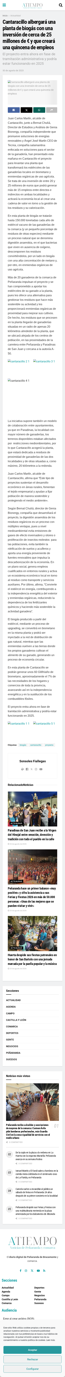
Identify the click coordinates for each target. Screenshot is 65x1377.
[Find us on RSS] (44, 1271)
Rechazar (32, 1359)
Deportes (12, 1033)
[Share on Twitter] (27, 110)
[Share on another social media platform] (51, 110)
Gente (10, 1039)
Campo (10, 1013)
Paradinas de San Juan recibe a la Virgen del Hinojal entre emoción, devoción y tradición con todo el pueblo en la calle (32, 835)
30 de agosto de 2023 (13, 70)
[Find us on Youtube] (38, 1271)
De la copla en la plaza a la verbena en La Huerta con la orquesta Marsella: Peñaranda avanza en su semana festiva (36, 1156)
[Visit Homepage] (32, 5)
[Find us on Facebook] (20, 1271)
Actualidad (15, 15)
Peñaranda (13, 1052)
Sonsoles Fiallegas (32, 761)
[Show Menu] (4, 5)
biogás (23, 745)
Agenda (11, 1006)
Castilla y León (16, 1020)
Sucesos (11, 1059)
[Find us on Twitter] (32, 1271)
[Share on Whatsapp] (39, 110)
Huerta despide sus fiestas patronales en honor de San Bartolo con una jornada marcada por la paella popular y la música (32, 959)
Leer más (50, 1340)
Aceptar (32, 1350)
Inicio (5, 15)
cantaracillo (35, 745)
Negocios (12, 1046)
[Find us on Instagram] (26, 1271)
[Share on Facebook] (14, 110)
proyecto (49, 745)
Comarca (12, 1026)
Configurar (32, 1368)
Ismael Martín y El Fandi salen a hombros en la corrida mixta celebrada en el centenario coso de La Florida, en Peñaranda (37, 1174)
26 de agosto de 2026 (18, 844)
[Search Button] (60, 5)
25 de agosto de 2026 (18, 911)
